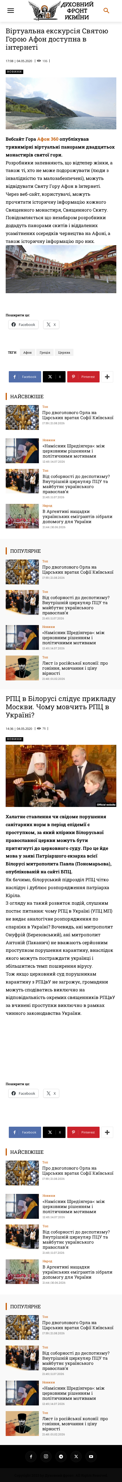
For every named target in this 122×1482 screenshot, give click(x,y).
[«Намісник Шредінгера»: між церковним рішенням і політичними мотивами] (22, 450)
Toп (45, 406)
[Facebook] (31, 1456)
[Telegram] (61, 1456)
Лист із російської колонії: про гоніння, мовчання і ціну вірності (75, 668)
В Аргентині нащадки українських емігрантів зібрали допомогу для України (77, 516)
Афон (27, 352)
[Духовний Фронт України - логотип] (61, 11)
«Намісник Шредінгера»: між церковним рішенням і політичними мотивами (74, 451)
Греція (45, 352)
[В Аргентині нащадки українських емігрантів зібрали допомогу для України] (22, 516)
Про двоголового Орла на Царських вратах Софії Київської (77, 415)
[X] (76, 1456)
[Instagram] (46, 1456)
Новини (14, 71)
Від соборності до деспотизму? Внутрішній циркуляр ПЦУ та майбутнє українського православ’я (76, 483)
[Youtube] (91, 1456)
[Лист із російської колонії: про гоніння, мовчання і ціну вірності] (22, 668)
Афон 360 (48, 139)
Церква (64, 352)
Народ (47, 505)
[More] (107, 376)
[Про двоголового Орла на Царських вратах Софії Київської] (22, 417)
